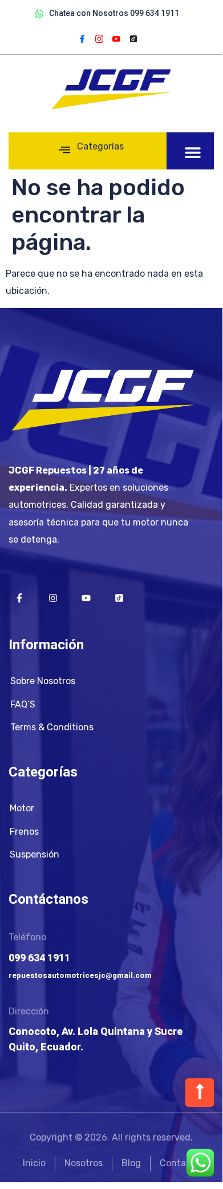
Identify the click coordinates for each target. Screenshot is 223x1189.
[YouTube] (116, 38)
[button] (193, 152)
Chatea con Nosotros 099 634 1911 (114, 13)
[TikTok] (133, 38)
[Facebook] (82, 38)
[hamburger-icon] (64, 151)
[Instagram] (99, 38)
